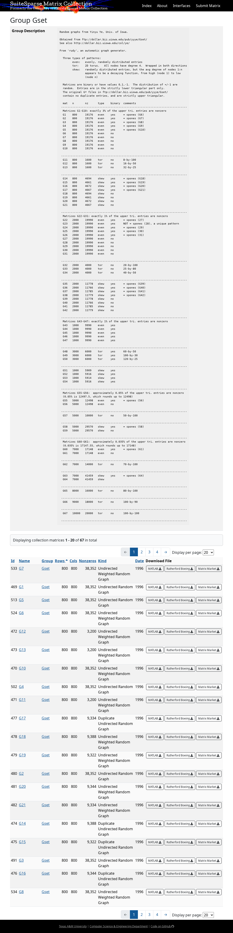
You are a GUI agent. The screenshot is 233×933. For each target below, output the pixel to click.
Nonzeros (87, 560)
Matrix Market (207, 568)
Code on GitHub (161, 926)
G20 (22, 786)
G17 (22, 718)
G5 (21, 599)
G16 (22, 873)
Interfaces (181, 5)
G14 (22, 823)
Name (24, 560)
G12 (22, 631)
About (162, 5)
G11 (22, 699)
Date (139, 560)
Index (147, 5)
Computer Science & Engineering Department (119, 926)
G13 (22, 649)
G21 (22, 804)
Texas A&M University (73, 926)
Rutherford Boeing (178, 568)
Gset (46, 568)
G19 (22, 755)
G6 (21, 612)
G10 (22, 668)
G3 (21, 860)
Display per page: (187, 552)
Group (47, 560)
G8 (21, 891)
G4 (21, 686)
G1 (21, 586)
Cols (73, 560)
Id (13, 560)
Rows (60, 560)
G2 (21, 773)
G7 (21, 568)
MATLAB (153, 568)
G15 (22, 841)
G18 (22, 736)
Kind (102, 560)
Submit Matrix (208, 5)
